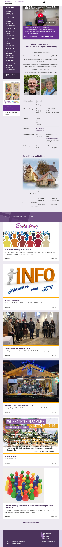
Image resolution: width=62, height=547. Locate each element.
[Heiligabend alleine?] (31, 435)
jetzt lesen (7, 258)
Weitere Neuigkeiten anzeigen (31, 522)
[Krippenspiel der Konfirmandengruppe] (31, 329)
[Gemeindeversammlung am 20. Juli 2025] (26, 234)
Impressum (52, 541)
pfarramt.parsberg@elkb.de (53, 138)
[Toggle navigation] (54, 1)
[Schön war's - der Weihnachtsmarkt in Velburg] (31, 381)
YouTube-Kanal (49, 36)
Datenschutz (45, 541)
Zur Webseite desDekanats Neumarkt (47, 535)
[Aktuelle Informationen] (31, 280)
